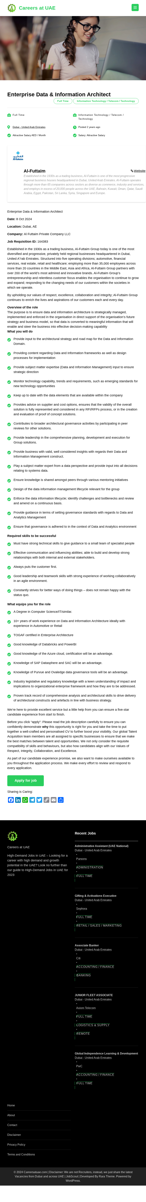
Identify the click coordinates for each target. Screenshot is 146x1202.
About (11, 1115)
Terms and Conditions (21, 1154)
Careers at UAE (37, 8)
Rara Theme (107, 1176)
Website (139, 171)
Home (11, 1105)
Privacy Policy (16, 1144)
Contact (12, 1125)
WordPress (73, 1180)
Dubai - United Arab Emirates (29, 127)
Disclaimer (14, 1134)
